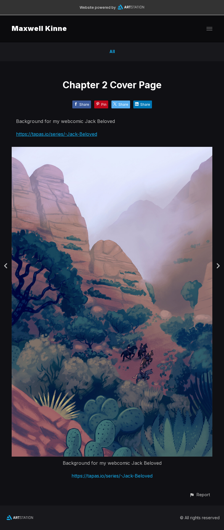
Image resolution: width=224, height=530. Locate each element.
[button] (199, 495)
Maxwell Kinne (39, 28)
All (112, 51)
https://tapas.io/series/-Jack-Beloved (56, 134)
